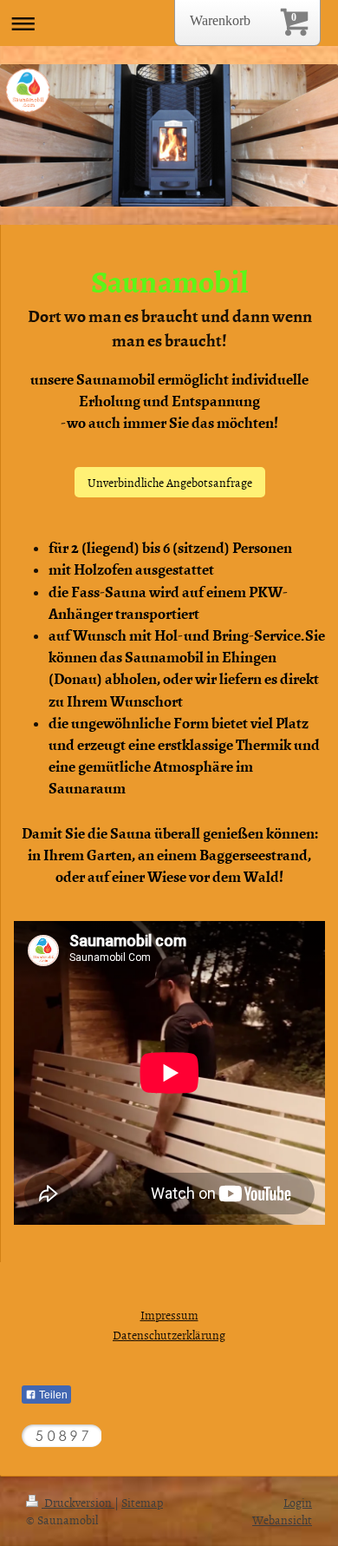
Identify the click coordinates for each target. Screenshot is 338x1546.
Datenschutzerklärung (169, 1335)
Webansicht (282, 1519)
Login (297, 1502)
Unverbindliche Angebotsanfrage (170, 482)
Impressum (169, 1315)
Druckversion (78, 1502)
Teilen (52, 1395)
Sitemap (142, 1502)
